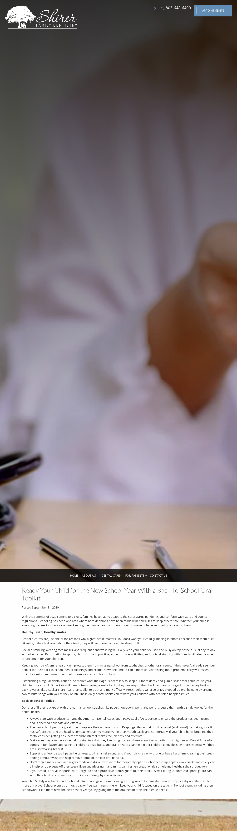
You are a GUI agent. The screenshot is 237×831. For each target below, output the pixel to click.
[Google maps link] (155, 10)
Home (74, 575)
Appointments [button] (213, 10)
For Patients (134, 575)
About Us (89, 575)
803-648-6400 (178, 7)
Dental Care (110, 575)
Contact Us (158, 575)
